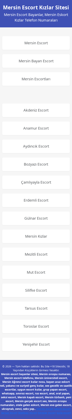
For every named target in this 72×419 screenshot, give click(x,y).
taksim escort (62, 409)
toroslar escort (47, 412)
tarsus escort (9, 412)
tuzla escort (63, 412)
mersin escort (44, 409)
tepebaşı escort (27, 412)
